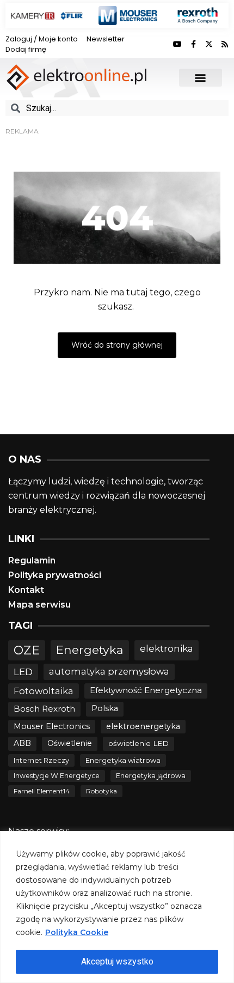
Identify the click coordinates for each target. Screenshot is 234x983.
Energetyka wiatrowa (123, 760)
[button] (200, 78)
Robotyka (101, 791)
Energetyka (90, 649)
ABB (22, 743)
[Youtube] (177, 44)
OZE (27, 650)
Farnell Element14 (42, 791)
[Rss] (225, 44)
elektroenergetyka (143, 726)
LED (23, 671)
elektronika (166, 648)
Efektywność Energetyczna (146, 690)
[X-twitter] (209, 44)
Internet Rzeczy (41, 760)
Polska (104, 708)
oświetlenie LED (138, 743)
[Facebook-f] (193, 44)
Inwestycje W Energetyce (57, 776)
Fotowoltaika (43, 690)
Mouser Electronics (52, 726)
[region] (117, 907)
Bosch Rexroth (44, 708)
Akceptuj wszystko (117, 961)
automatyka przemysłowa (109, 671)
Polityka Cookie (76, 932)
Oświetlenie (69, 743)
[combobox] (117, 108)
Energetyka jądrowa (151, 776)
